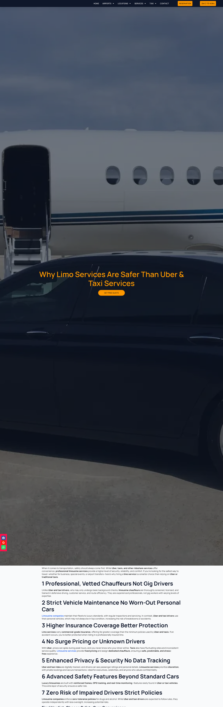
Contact (164, 3)
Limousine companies (53, 615)
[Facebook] (3, 538)
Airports (106, 3)
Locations (123, 3)
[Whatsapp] (3, 547)
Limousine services (66, 650)
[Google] (3, 542)
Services (138, 3)
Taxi (152, 3)
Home (96, 3)
